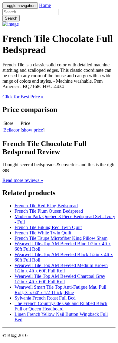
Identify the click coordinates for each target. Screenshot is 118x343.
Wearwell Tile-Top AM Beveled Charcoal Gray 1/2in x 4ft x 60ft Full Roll (60, 279)
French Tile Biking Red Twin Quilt (48, 227)
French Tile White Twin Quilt (43, 232)
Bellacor (11, 129)
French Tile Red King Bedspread (46, 205)
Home (45, 5)
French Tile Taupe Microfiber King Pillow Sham (61, 238)
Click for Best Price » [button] (23, 96)
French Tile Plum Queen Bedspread (49, 211)
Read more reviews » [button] (22, 180)
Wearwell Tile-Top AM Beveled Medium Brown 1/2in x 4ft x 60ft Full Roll (61, 268)
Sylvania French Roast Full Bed (45, 297)
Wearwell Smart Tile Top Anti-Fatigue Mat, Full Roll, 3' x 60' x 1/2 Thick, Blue (60, 289)
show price (32, 129)
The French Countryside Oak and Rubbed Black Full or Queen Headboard (61, 306)
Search (11, 18)
